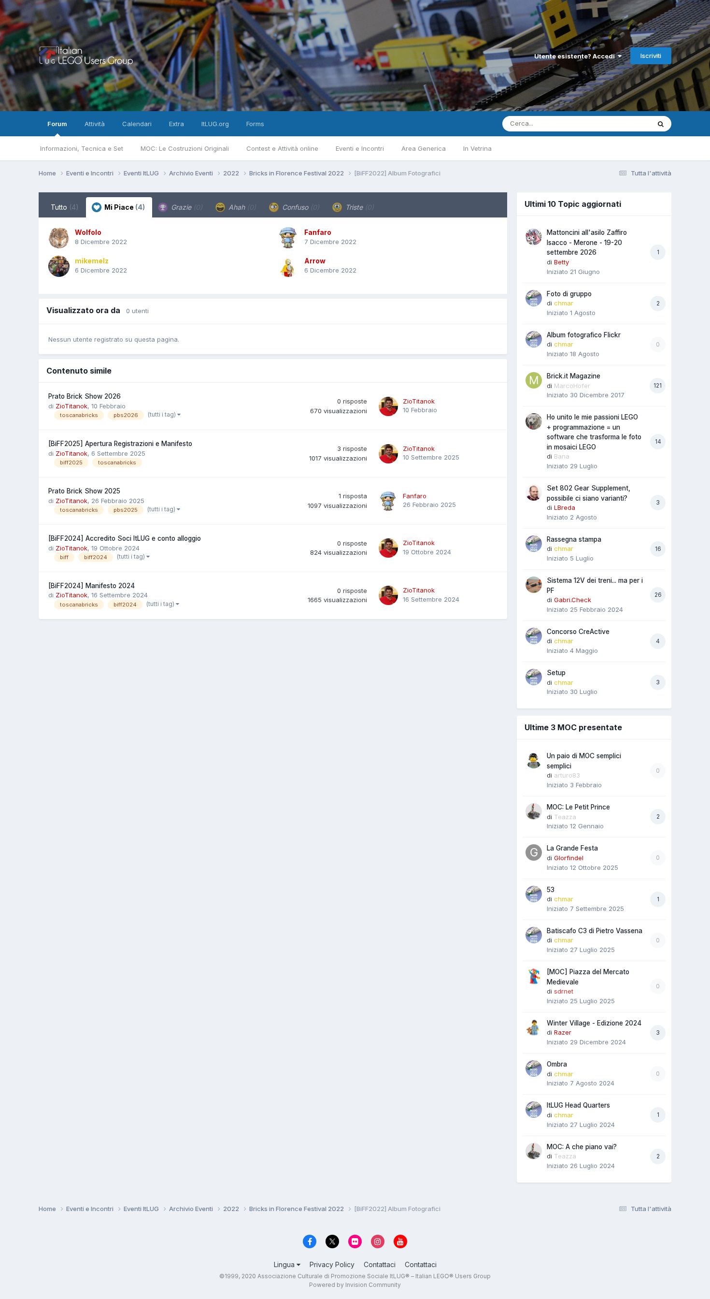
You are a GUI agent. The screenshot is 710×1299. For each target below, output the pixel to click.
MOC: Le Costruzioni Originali (185, 148)
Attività (95, 124)
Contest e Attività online (282, 148)
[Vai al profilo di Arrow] (288, 266)
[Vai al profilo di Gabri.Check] (533, 585)
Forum (57, 124)
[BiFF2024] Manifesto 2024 (91, 586)
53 (550, 890)
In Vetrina (477, 148)
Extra (176, 124)
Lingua (285, 1264)
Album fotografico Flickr (584, 335)
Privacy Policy (332, 1264)
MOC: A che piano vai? (582, 1147)
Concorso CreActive (578, 631)
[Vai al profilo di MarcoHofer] (533, 380)
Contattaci (380, 1264)
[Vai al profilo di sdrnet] (533, 976)
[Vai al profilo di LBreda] (533, 492)
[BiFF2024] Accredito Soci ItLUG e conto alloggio (124, 538)
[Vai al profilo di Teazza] (533, 811)
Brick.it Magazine (573, 376)
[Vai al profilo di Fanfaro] (288, 237)
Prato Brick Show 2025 (84, 491)
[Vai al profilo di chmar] (533, 298)
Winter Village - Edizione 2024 (594, 1023)
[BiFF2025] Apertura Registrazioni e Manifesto (120, 443)
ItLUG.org (215, 124)
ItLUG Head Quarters (578, 1105)
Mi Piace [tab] (124, 207)
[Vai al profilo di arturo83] (533, 760)
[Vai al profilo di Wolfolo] (59, 237)
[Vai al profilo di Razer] (533, 1027)
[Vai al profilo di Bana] (533, 421)
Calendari (137, 124)
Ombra (557, 1064)
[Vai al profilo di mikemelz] (59, 266)
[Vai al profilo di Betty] (533, 237)
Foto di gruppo (569, 294)
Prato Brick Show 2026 (84, 396)
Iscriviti (650, 55)
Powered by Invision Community (355, 1284)
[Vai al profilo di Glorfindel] (533, 852)
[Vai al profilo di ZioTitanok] (388, 406)
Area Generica (423, 148)
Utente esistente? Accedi (576, 56)
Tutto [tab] (65, 207)
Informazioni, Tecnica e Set (81, 148)
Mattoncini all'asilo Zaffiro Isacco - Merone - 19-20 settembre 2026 (587, 242)
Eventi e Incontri (360, 148)
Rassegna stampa (574, 539)
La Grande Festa (572, 848)
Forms (255, 124)
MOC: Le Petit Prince (578, 807)
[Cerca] (660, 123)
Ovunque (624, 123)
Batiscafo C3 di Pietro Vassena (594, 931)
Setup (556, 673)
